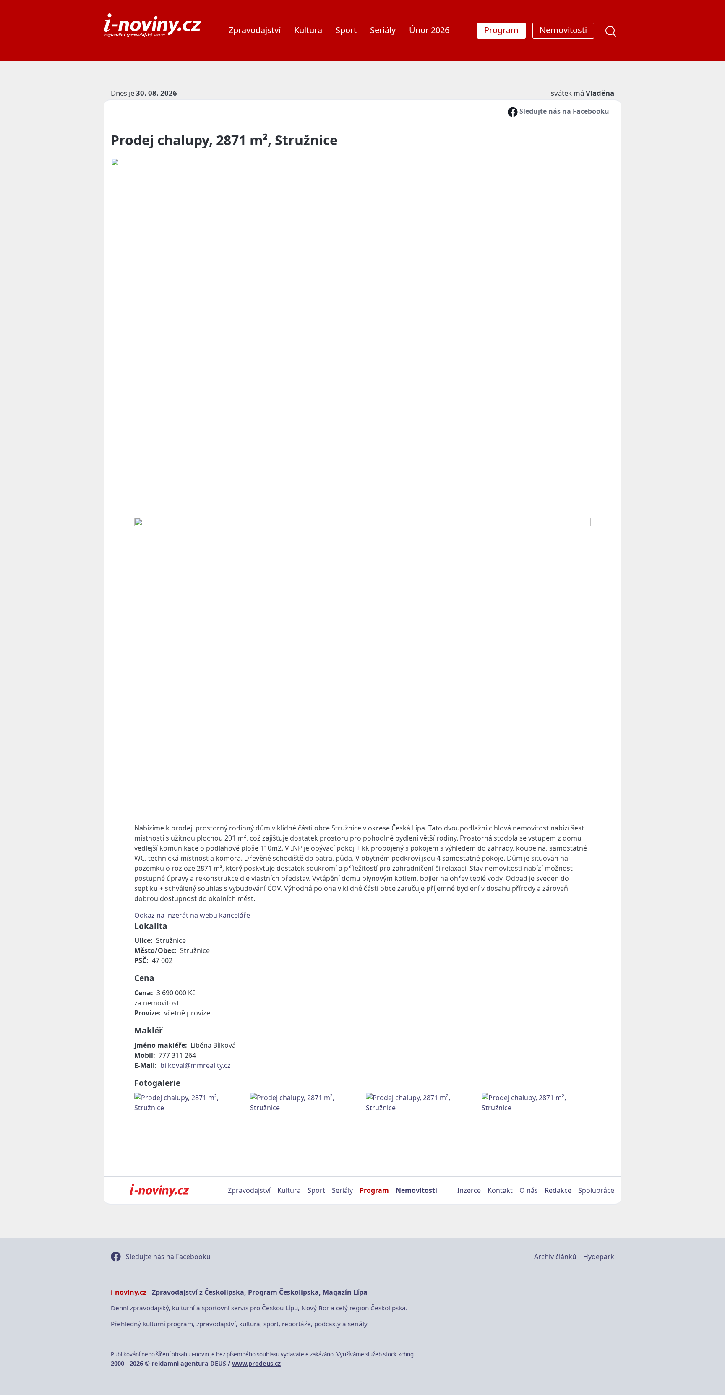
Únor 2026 (429, 30)
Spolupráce (596, 1190)
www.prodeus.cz (256, 1363)
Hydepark (598, 1256)
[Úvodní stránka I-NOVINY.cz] (159, 1190)
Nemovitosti (416, 1190)
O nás (528, 1190)
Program (374, 1190)
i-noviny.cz (128, 1292)
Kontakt (500, 1190)
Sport (346, 30)
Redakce (558, 1190)
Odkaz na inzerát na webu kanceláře (192, 915)
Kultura (308, 30)
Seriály (383, 30)
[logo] (152, 25)
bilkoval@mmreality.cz (195, 1065)
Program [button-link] (501, 30)
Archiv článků (555, 1256)
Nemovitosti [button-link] (563, 30)
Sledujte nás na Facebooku (563, 111)
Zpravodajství (255, 30)
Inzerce (469, 1190)
